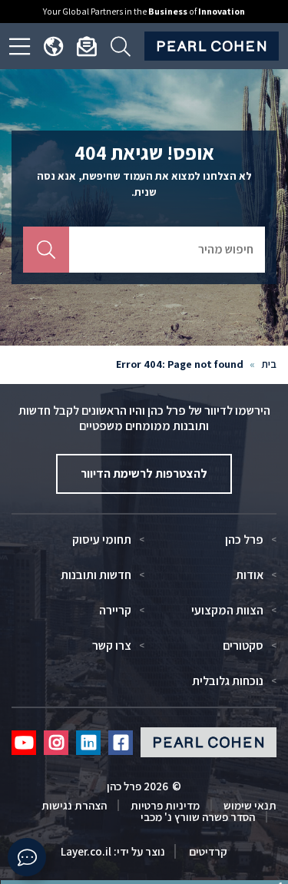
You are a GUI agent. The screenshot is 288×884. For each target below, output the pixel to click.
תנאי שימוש (249, 805)
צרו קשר (111, 646)
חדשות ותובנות (96, 575)
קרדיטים (207, 851)
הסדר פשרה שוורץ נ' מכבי (198, 817)
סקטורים (243, 646)
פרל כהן (244, 540)
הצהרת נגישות (74, 805)
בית (268, 364)
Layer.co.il (86, 851)
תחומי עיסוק (101, 540)
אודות (249, 575)
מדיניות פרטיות (165, 805)
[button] (27, 857)
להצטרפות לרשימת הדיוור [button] (144, 473)
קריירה (115, 610)
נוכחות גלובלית (227, 681)
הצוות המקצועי (227, 610)
